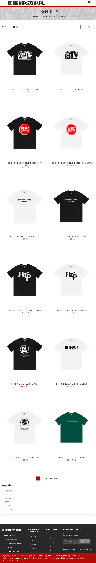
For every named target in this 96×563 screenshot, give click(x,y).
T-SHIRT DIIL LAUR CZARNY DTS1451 (24, 384)
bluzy (7, 495)
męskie (6, 485)
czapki (8, 502)
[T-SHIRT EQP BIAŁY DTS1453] (71, 59)
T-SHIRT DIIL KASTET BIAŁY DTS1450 (71, 384)
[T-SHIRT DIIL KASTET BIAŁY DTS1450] (71, 353)
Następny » (54, 478)
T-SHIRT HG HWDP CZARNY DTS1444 (71, 237)
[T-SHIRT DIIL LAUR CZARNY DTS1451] (24, 353)
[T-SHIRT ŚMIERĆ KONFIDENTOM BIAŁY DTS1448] (71, 132)
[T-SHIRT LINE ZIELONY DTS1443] (71, 427)
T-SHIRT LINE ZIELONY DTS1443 (71, 458)
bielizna (9, 509)
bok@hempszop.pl (11, 539)
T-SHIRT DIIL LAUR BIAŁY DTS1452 (24, 458)
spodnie (9, 498)
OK (91, 558)
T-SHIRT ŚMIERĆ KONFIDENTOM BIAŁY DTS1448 (71, 163)
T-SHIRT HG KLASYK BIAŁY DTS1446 (71, 310)
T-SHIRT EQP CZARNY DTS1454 (24, 89)
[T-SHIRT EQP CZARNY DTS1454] (24, 59)
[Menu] (3, 3)
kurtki (8, 506)
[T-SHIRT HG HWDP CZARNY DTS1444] (71, 206)
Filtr (4, 27)
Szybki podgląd (41, 35)
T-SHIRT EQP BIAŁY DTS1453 (71, 89)
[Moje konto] (92, 3)
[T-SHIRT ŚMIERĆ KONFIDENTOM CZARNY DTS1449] (24, 132)
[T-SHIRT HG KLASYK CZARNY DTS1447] (24, 279)
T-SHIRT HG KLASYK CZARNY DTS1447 (24, 310)
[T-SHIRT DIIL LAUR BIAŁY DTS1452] (24, 427)
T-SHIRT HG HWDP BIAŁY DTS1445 (24, 237)
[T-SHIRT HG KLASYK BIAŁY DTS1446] (71, 279)
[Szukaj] (84, 3)
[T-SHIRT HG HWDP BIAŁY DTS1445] (24, 206)
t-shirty (8, 491)
